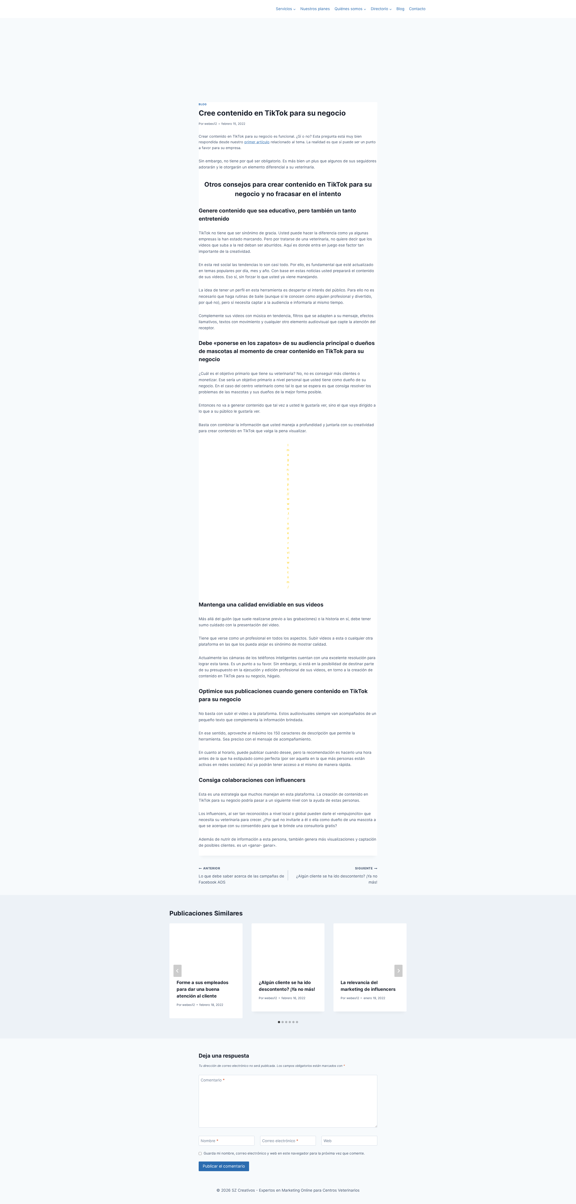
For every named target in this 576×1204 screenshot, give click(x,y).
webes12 (210, 123)
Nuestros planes (315, 9)
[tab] (279, 1022)
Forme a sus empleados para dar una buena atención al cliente (202, 989)
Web (328, 1141)
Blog (400, 9)
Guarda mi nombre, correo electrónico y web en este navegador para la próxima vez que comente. (284, 1153)
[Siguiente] (398, 971)
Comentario (213, 1080)
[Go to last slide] (177, 971)
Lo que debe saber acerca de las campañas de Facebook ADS (241, 875)
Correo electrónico (280, 1141)
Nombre (209, 1141)
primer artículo (257, 142)
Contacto (417, 9)
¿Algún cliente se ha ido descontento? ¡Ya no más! (336, 875)
